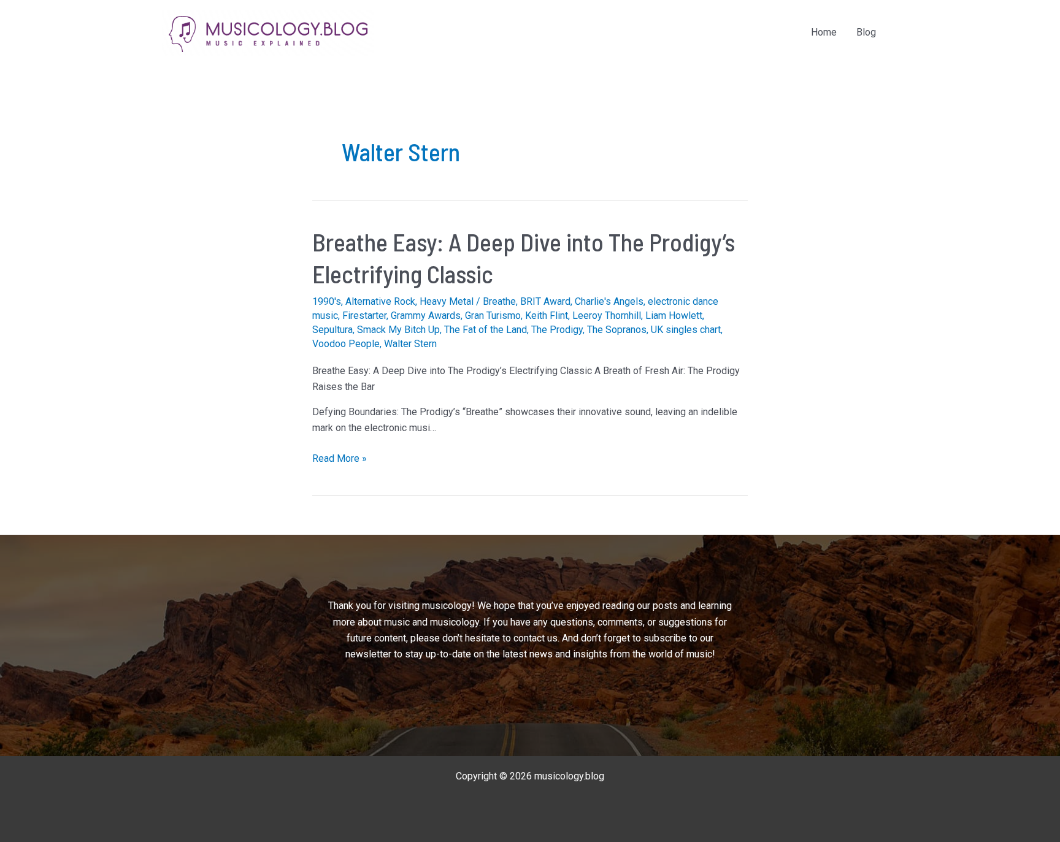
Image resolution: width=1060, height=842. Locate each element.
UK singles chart (686, 329)
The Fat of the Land (485, 329)
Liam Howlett (673, 315)
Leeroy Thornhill (606, 315)
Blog (866, 32)
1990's (326, 301)
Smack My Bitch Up (398, 329)
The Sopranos (617, 329)
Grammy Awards (426, 315)
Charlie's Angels (609, 301)
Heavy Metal (447, 301)
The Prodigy (557, 329)
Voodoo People (346, 344)
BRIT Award (545, 301)
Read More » (339, 459)
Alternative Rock (380, 301)
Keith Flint (546, 315)
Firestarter (364, 315)
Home (824, 32)
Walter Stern (410, 344)
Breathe (499, 301)
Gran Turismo (493, 315)
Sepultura (332, 329)
